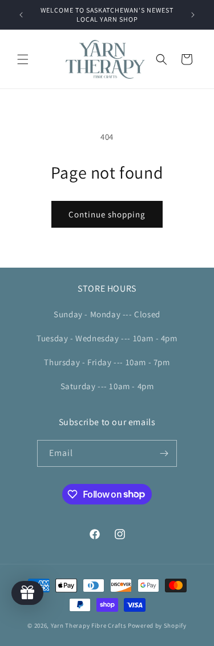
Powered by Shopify (157, 625)
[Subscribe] (163, 453)
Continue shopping (107, 214)
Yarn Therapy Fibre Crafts (89, 625)
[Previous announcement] (21, 14)
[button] (22, 59)
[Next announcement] (192, 14)
